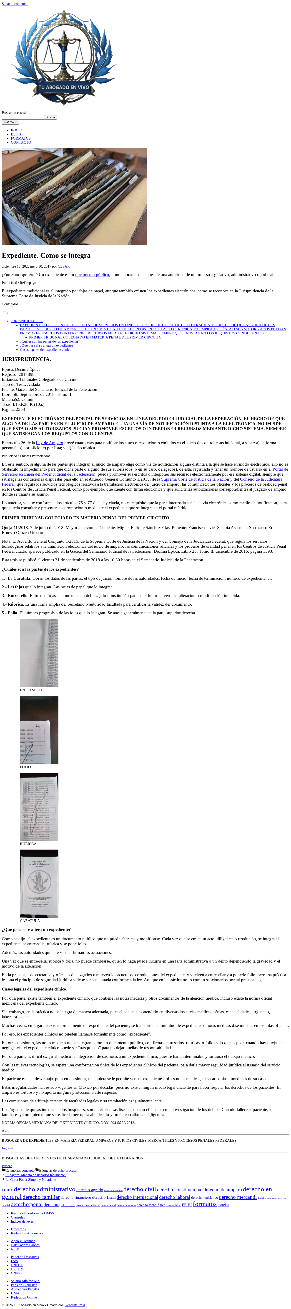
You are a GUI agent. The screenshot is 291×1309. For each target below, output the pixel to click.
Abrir (6, 1130)
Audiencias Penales (25, 1289)
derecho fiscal (104, 1197)
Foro (14, 1261)
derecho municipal (267, 1198)
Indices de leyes (22, 1221)
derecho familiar (41, 1197)
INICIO (16, 130)
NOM (15, 1249)
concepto (28, 1170)
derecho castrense (113, 1190)
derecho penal (27, 1204)
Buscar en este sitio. (16, 113)
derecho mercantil (238, 1197)
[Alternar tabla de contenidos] (5, 313)
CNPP (15, 1273)
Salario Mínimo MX (25, 1281)
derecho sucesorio (126, 1205)
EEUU (187, 1205)
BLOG (16, 134)
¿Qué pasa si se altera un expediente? (46, 345)
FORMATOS (21, 138)
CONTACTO (21, 142)
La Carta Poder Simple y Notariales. (31, 1179)
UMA (15, 1293)
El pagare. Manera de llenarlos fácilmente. (35, 1175)
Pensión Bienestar (24, 1285)
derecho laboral (174, 1197)
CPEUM (17, 1269)
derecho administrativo (44, 1189)
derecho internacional (137, 1197)
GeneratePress (75, 1305)
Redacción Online (24, 1297)
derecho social (108, 1205)
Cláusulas (18, 1217)
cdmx (7, 1189)
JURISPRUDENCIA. (27, 321)
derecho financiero (76, 1197)
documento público (92, 274)
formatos (205, 1203)
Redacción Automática (27, 1233)
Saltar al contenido (15, 4)
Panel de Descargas (25, 1257)
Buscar (50, 117)
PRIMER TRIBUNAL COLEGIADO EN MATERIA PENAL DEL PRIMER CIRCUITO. (96, 337)
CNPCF (17, 1265)
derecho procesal (65, 1170)
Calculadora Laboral (25, 1245)
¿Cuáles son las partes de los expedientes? (50, 341)
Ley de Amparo (49, 442)
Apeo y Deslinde (23, 1241)
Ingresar (7, 1148)
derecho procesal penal (88, 1205)
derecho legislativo (204, 1197)
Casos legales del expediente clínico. (46, 349)
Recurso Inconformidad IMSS (32, 1213)
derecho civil (139, 1189)
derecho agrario (89, 1189)
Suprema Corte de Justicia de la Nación (195, 479)
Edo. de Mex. (173, 1205)
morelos (223, 1205)
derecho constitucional (180, 1189)
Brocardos (18, 1229)
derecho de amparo (222, 1189)
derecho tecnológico (151, 1205)
